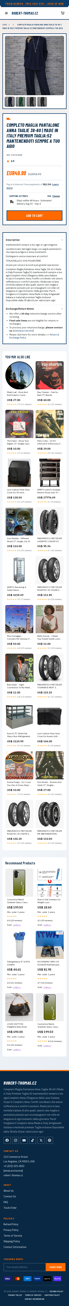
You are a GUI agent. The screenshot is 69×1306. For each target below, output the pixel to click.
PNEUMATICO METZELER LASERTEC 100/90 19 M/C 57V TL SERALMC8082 (49, 540)
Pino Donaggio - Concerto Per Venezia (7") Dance (19, 638)
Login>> (17, 925)
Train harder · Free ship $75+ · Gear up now (34, 3)
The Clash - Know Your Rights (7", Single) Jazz (18, 442)
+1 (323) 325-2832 (14, 1166)
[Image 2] (20, 102)
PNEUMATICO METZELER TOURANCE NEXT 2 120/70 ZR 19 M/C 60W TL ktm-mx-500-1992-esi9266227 (49, 686)
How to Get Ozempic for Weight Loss (49, 901)
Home (4, 24)
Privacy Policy (11, 1230)
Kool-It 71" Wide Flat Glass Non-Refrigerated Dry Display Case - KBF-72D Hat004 (18, 735)
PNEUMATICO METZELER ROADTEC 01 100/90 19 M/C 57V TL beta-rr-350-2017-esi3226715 (19, 833)
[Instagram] (15, 1140)
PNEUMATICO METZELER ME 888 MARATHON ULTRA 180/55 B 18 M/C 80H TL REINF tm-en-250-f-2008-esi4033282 (49, 833)
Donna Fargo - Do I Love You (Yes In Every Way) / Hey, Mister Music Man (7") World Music (19, 784)
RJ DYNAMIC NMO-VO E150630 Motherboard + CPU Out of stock (49, 963)
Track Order (10, 1207)
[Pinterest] (49, 1140)
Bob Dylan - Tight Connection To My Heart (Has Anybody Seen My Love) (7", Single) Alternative (18, 686)
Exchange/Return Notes (20, 308)
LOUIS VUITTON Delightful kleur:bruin (17, 1025)
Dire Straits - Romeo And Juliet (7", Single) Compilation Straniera (49, 784)
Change (56, 196)
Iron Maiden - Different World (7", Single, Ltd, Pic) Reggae (19, 540)
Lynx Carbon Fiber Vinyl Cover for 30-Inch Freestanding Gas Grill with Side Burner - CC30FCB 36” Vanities (18, 491)
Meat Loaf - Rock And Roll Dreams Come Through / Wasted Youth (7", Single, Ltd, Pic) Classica (19, 394)
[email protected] (24, 330)
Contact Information (15, 1247)
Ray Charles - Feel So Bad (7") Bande (47, 393)
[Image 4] (42, 102)
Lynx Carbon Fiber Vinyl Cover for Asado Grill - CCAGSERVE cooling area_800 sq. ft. (48, 735)
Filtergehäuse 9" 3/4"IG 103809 (18, 963)
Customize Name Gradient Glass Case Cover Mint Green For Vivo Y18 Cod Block (48, 1026)
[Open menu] (6, 13)
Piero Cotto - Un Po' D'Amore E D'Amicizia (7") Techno (49, 442)
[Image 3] (31, 102)
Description (13, 239)
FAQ (6, 1202)
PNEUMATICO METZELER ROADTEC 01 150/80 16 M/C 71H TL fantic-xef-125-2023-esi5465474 (49, 589)
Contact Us (10, 1196)
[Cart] (63, 13)
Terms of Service (13, 1235)
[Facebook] (7, 1140)
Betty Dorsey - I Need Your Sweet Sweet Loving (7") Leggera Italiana (49, 638)
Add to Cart (34, 216)
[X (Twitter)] (41, 1140)
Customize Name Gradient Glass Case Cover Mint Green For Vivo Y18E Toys (17, 901)
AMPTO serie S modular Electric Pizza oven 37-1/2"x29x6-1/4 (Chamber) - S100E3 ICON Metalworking (48, 491)
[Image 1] (10, 102)
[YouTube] (24, 1140)
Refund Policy (11, 1224)
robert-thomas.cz (25, 13)
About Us (9, 1190)
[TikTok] (32, 1140)
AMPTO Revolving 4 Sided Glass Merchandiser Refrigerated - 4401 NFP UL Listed (18, 589)
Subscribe (55, 1267)
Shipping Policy (12, 1241)
